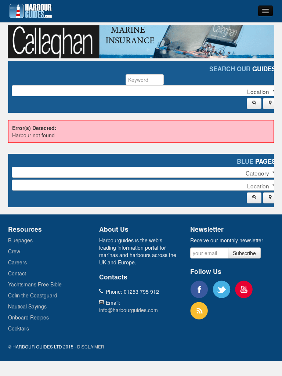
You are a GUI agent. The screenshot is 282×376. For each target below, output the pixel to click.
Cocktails (18, 328)
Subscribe (244, 253)
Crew (14, 251)
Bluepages (20, 240)
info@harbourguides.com (128, 310)
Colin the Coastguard (32, 295)
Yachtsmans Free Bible (35, 284)
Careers (17, 262)
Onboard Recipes (28, 317)
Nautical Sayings (27, 306)
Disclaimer (90, 346)
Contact (17, 273)
